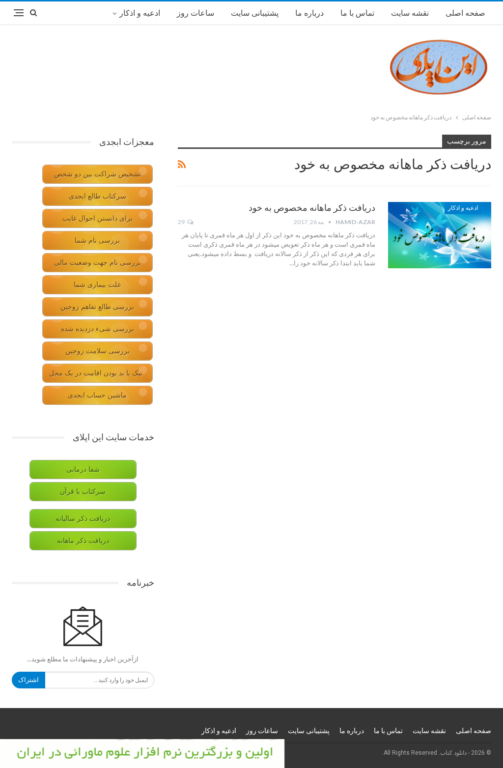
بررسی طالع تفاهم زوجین (97, 307)
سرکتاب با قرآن (83, 491)
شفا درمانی (83, 469)
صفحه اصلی (465, 13)
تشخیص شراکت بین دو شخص (97, 174)
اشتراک (28, 679)
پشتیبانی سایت (255, 13)
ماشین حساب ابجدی (97, 395)
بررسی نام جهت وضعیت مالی (97, 262)
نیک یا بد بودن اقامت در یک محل (95, 373)
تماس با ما (357, 13)
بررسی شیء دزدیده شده (97, 329)
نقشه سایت (410, 13)
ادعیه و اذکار (139, 13)
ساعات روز (195, 13)
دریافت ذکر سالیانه (83, 518)
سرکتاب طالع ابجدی (97, 196)
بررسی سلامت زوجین (97, 351)
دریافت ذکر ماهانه (83, 540)
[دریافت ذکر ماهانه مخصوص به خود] (439, 235)
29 (182, 222)
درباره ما (309, 13)
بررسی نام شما (97, 240)
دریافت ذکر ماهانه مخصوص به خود (312, 207)
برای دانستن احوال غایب (97, 218)
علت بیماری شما (97, 284)
